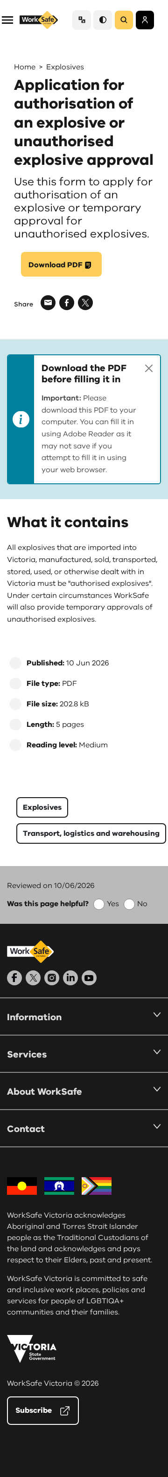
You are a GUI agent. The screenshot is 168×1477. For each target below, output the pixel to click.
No (142, 904)
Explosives (65, 67)
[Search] (124, 20)
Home (24, 67)
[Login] (145, 20)
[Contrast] (102, 19)
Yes (113, 904)
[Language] (81, 19)
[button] (7, 19)
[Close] (149, 368)
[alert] (84, 419)
